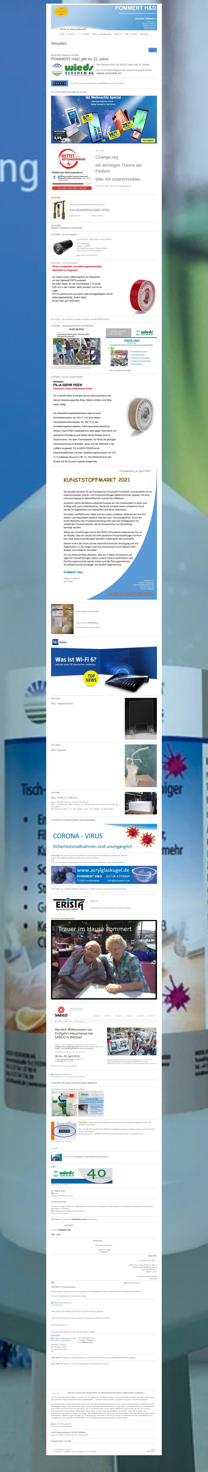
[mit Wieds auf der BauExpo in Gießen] (79, 1193)
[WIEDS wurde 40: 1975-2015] (81, 1176)
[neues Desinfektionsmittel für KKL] (91, 1103)
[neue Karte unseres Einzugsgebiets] (80, 1424)
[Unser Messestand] (71, 1303)
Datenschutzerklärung (118, 889)
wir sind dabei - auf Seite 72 (76, 1397)
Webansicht (151, 1451)
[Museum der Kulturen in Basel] (81, 1211)
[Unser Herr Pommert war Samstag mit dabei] (104, 1035)
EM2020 (69, 319)
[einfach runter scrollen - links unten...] (63, 1131)
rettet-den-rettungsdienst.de (120, 186)
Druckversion (60, 1450)
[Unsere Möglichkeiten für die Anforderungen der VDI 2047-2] (104, 1074)
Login (153, 1449)
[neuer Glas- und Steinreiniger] (64, 1103)
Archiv (152, 50)
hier (101, 216)
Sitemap (68, 1450)
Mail (152, 1129)
